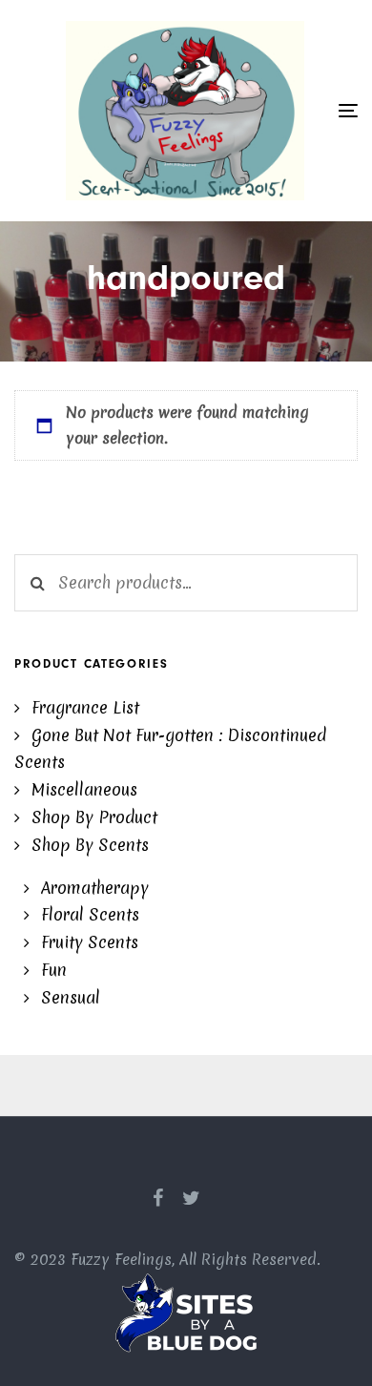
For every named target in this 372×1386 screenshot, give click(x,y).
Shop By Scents (90, 845)
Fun (54, 970)
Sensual (70, 997)
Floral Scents (90, 914)
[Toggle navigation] (348, 110)
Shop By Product (94, 817)
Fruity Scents (89, 942)
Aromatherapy (95, 888)
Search (37, 582)
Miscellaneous (84, 789)
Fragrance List (85, 707)
